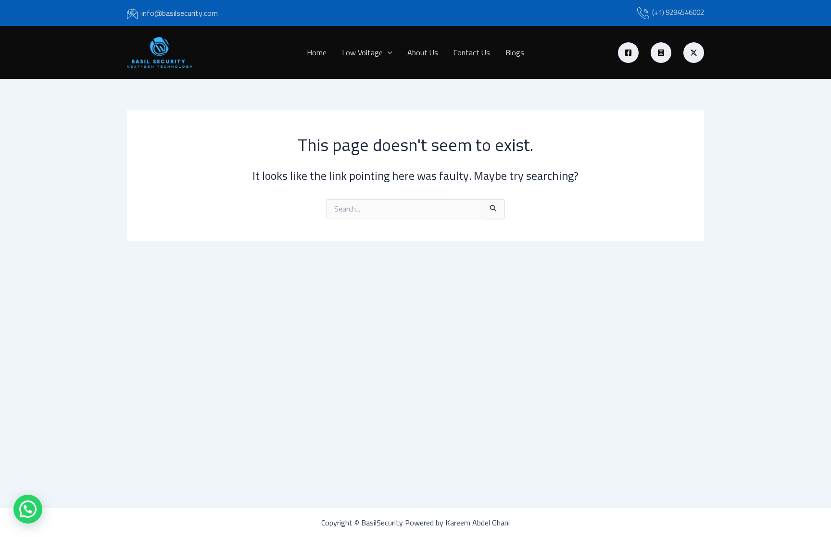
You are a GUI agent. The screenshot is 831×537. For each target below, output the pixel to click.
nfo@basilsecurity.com (180, 13)
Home (317, 52)
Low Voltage (362, 52)
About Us (422, 52)
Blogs (514, 52)
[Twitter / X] (693, 52)
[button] (387, 52)
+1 (658, 12)
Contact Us (471, 52)
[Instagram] (661, 52)
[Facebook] (628, 52)
